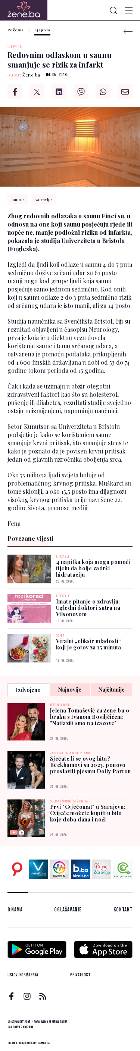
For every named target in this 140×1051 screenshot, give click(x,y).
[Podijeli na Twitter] (36, 91)
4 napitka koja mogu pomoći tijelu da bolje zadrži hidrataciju (93, 568)
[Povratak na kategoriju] (128, 31)
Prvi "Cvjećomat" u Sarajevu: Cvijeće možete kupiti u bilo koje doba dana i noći (87, 813)
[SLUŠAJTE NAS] (59, 869)
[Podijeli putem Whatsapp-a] (103, 91)
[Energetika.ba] (123, 869)
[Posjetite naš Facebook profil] (11, 996)
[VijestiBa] (38, 869)
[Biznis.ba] (80, 869)
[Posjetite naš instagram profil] (27, 996)
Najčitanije (112, 689)
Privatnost (80, 975)
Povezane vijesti (30, 538)
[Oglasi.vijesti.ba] (17, 869)
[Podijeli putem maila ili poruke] (125, 91)
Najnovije (69, 689)
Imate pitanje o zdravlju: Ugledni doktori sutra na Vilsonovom (88, 607)
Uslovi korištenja (22, 975)
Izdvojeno (28, 689)
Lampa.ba (44, 1043)
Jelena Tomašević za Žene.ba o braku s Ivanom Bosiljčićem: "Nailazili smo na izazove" (89, 716)
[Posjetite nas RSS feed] (43, 996)
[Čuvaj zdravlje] (102, 869)
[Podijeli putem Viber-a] (81, 91)
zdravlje (43, 199)
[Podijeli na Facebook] (14, 91)
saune (18, 199)
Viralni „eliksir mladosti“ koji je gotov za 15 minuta (88, 644)
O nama (15, 909)
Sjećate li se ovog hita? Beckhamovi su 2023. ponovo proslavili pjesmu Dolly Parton (90, 764)
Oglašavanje (68, 909)
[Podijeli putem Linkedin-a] (59, 91)
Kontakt (123, 909)
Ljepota (42, 30)
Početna (15, 30)
